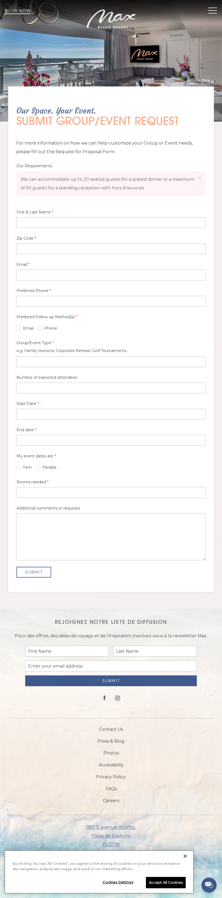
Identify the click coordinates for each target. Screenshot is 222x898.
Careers (111, 800)
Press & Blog (111, 741)
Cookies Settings (118, 882)
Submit (111, 680)
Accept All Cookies (166, 882)
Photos (111, 753)
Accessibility (111, 765)
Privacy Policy (111, 776)
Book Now (18, 10)
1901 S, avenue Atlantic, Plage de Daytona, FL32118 (111, 836)
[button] (212, 11)
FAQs (111, 788)
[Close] (185, 856)
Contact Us (111, 729)
